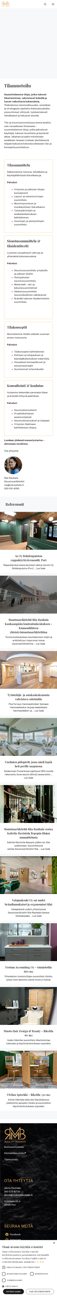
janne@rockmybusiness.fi (18, 1195)
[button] (45, 4)
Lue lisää (40, 568)
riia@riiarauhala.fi (14, 485)
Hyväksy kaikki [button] (13, 1291)
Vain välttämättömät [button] (39, 1291)
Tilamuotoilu (11, 1159)
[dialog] (28, 1269)
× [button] (54, 1243)
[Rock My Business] (5, 4)
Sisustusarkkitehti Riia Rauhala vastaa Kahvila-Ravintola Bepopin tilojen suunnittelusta (28, 833)
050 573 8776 (12, 1191)
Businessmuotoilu (14, 1147)
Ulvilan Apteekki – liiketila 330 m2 (28, 1095)
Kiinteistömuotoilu (14, 1153)
